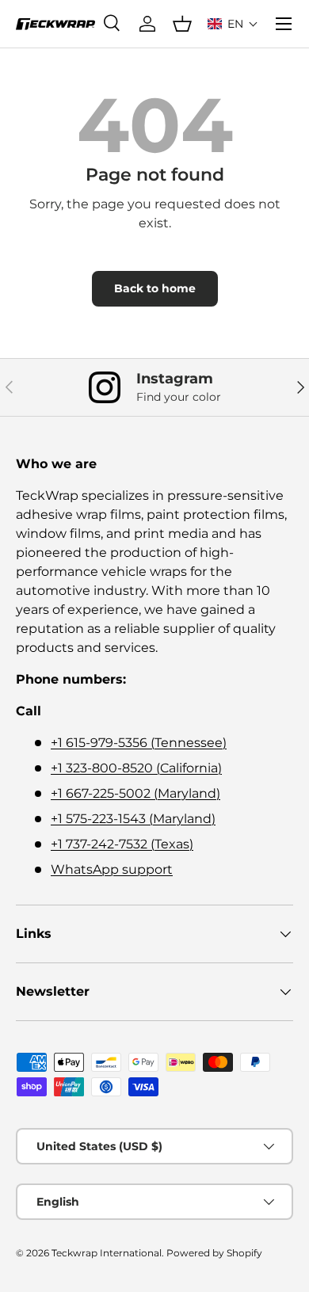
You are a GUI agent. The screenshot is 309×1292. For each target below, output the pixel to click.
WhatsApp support (112, 869)
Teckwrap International (107, 1253)
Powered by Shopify (214, 1253)
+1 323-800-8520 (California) (136, 768)
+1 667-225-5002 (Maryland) (135, 793)
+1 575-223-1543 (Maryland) (133, 818)
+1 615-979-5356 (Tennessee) (139, 742)
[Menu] (283, 23)
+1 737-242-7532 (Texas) (122, 844)
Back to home (155, 288)
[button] (233, 23)
